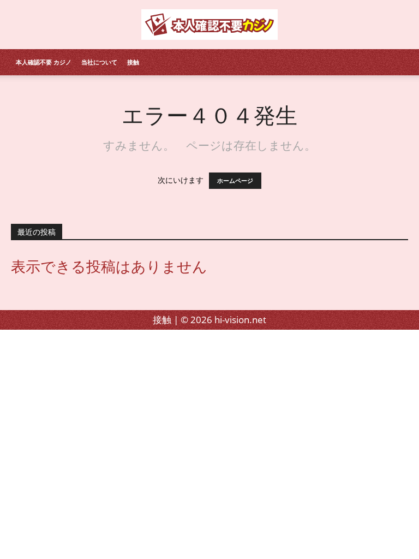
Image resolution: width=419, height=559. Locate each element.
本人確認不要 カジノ (43, 62)
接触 (133, 62)
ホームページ (235, 181)
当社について (99, 62)
